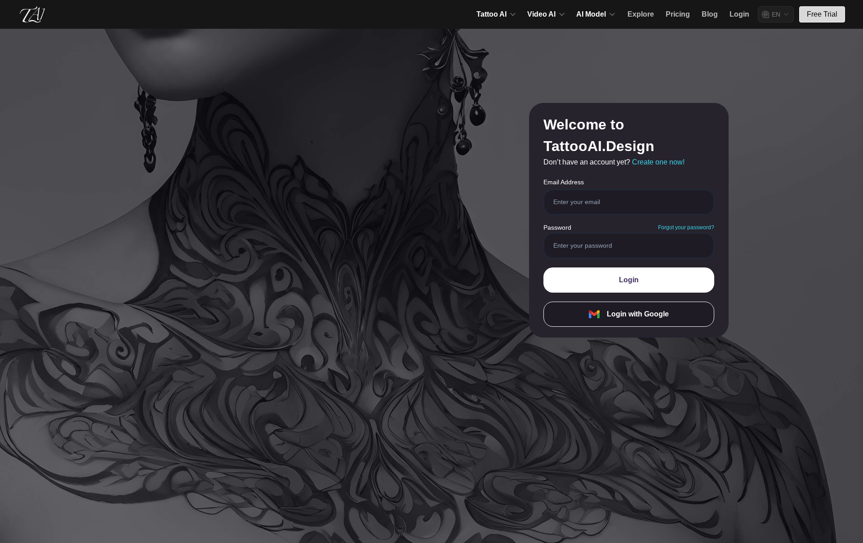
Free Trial (822, 14)
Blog (710, 14)
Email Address (563, 182)
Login (739, 14)
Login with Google (638, 314)
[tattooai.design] (32, 14)
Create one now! (658, 162)
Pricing (678, 14)
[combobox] (776, 14)
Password (557, 227)
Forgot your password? (686, 227)
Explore (640, 14)
